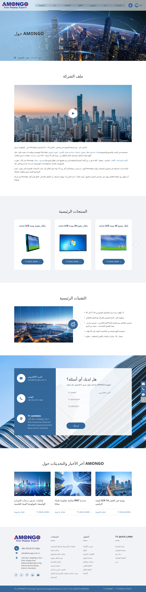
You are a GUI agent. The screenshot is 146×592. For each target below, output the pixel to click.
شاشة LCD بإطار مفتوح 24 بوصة (73, 225)
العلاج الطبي (87, 566)
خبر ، (117, 562)
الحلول (86, 536)
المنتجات (55, 536)
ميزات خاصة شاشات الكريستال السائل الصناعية (64, 575)
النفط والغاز (87, 569)
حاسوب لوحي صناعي (58, 569)
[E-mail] (143, 383)
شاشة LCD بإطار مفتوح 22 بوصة (113, 225)
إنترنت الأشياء (88, 546)
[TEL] (143, 389)
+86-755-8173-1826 (30, 548)
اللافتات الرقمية (88, 554)
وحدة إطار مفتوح (57, 558)
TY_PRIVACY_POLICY (124, 589)
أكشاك (85, 573)
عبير (27, 57)
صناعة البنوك (87, 558)
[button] (136, 245)
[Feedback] (143, 394)
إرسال (76, 425)
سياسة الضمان (120, 550)
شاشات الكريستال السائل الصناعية (63, 546)
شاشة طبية (55, 550)
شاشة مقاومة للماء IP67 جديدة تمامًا (70, 502)
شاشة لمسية (55, 566)
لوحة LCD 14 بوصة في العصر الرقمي (110, 502)
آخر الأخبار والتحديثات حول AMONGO (73, 463)
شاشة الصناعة (56, 562)
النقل (85, 550)
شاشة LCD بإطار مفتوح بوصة (32, 225)
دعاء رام (118, 554)
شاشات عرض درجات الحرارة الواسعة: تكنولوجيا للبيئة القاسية (29, 502)
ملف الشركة (36, 57)
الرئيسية (21, 57)
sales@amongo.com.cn (30, 553)
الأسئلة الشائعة (120, 558)
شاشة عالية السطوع (58, 554)
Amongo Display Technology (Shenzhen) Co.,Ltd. (48, 589)
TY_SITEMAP (108, 589)
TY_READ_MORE (31, 261)
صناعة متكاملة (88, 562)
